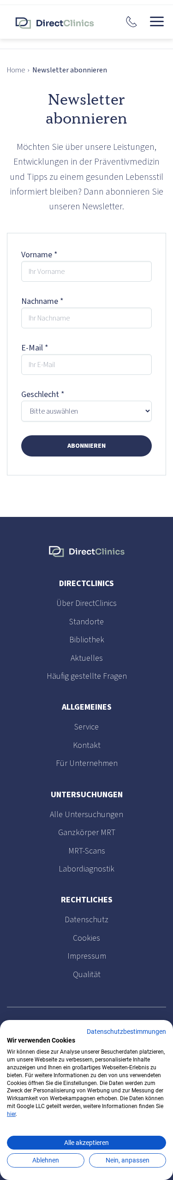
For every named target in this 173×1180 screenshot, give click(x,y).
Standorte (86, 622)
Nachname (42, 301)
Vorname (39, 255)
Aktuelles (87, 658)
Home (16, 70)
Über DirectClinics (86, 603)
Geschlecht (43, 394)
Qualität (87, 974)
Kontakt (87, 745)
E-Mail (34, 348)
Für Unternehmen (87, 763)
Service (86, 727)
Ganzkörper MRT (86, 832)
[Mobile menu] (156, 22)
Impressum (86, 956)
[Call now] (131, 22)
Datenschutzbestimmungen (126, 1031)
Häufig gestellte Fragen (87, 676)
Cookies (86, 938)
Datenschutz (86, 919)
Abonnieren (86, 446)
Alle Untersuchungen (86, 814)
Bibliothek (86, 640)
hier (11, 1114)
